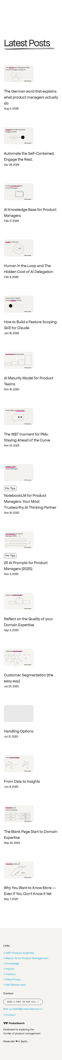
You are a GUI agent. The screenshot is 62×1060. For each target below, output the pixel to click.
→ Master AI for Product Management (25, 958)
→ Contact (9, 974)
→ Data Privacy (12, 979)
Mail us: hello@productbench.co (22, 1008)
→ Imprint (8, 968)
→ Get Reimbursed (14, 984)
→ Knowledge (11, 963)
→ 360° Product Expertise (18, 952)
